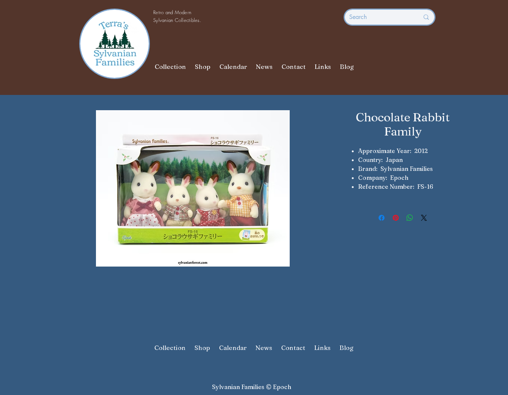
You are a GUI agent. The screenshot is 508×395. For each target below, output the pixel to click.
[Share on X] (423, 217)
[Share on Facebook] (381, 217)
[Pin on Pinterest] (395, 217)
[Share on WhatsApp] (409, 217)
